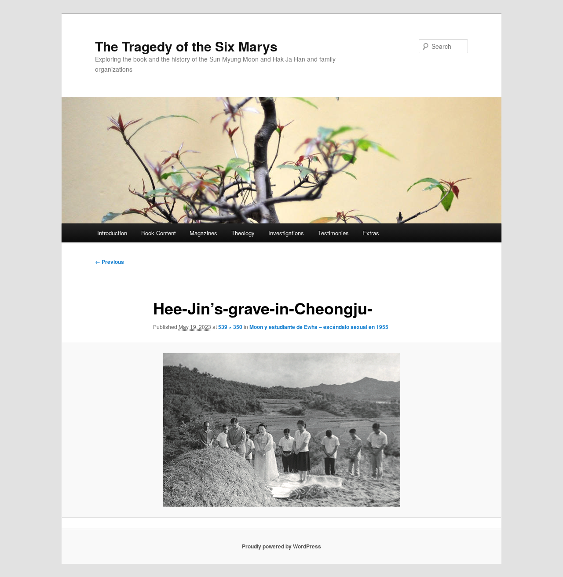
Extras (370, 233)
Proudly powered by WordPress (281, 546)
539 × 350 (230, 327)
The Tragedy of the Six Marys (186, 46)
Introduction (112, 233)
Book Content (158, 233)
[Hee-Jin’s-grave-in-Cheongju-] (281, 430)
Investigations (286, 233)
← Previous (109, 262)
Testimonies (333, 233)
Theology (243, 233)
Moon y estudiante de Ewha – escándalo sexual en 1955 (318, 327)
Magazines (203, 233)
